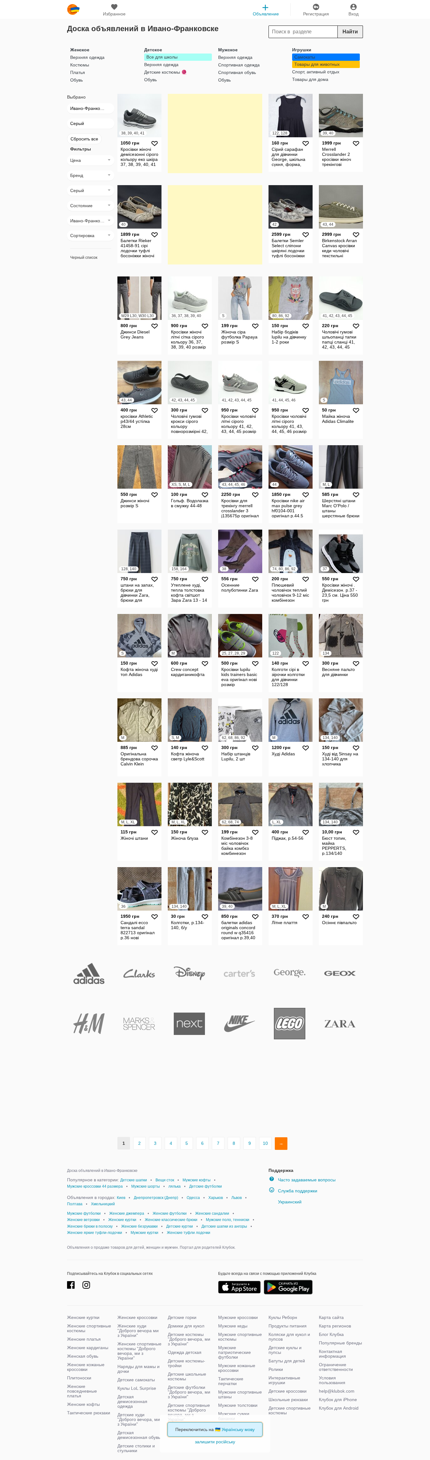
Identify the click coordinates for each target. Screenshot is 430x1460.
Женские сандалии (212, 1213)
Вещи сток (165, 1180)
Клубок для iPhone (338, 1399)
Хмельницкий (103, 1204)
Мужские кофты (197, 1180)
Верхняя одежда (87, 57)
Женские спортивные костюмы (89, 1328)
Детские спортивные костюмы (290, 1410)
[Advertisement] (215, 133)
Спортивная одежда (239, 64)
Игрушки (301, 49)
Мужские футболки (84, 1213)
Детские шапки (133, 1180)
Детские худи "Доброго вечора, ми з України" (138, 1419)
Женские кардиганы (87, 1347)
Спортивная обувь (237, 72)
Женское (79, 49)
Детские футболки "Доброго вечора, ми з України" (189, 1392)
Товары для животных (317, 64)
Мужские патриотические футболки (234, 1352)
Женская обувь (82, 1356)
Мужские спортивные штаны (240, 1394)
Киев (121, 1198)
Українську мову (238, 1429)
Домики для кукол (186, 1325)
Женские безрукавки (139, 1226)
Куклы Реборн (283, 1317)
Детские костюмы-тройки (186, 1363)
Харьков (215, 1198)
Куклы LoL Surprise (136, 1388)
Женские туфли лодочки (188, 1232)
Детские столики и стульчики (136, 1448)
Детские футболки (205, 1186)
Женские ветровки (83, 1220)
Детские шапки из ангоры (224, 1226)
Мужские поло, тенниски (227, 1220)
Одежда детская (184, 1352)
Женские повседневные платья (82, 1391)
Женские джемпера (126, 1213)
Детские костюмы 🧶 (165, 72)
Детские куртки (179, 1226)
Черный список (83, 257)
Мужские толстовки (237, 1405)
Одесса (193, 1198)
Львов (236, 1198)
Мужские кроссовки (238, 1317)
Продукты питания (288, 1325)
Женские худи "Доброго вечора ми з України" (138, 1330)
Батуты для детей (287, 1360)
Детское (153, 49)
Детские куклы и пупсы (285, 1350)
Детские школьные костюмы (187, 1376)
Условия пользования (332, 1380)
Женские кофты (83, 1404)
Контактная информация (332, 1354)
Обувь (76, 79)
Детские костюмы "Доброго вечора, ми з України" (189, 1339)
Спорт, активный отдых (315, 71)
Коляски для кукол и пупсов (289, 1337)
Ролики (276, 1369)
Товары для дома (310, 79)
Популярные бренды (340, 1342)
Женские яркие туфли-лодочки (94, 1232)
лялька (174, 1186)
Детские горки (182, 1317)
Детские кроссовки (288, 1391)
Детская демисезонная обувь (138, 1435)
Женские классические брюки (171, 1220)
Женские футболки (170, 1213)
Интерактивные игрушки (284, 1380)
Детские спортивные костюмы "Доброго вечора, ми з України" (189, 1412)
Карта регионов (335, 1325)
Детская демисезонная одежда (132, 1401)
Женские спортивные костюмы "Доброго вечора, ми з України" (139, 1351)
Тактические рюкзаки (88, 1412)
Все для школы (162, 57)
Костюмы (79, 64)
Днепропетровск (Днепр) (156, 1198)
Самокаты (304, 57)
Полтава (74, 1204)
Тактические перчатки (230, 1381)
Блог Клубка (331, 1334)
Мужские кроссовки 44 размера (95, 1186)
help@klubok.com (336, 1391)
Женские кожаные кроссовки (86, 1367)
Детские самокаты (136, 1379)
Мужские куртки (144, 1232)
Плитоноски (79, 1377)
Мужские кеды (232, 1325)
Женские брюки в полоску (90, 1226)
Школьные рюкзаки (288, 1399)
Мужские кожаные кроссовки (236, 1368)
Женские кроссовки (137, 1317)
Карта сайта (331, 1317)
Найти (350, 31)
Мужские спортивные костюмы (240, 1337)
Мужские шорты (145, 1186)
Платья (77, 72)
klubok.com (73, 9)
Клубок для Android (339, 1408)
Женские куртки (122, 1220)
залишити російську (215, 1441)
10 (265, 1143)
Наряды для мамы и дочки (138, 1369)
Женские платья (84, 1339)
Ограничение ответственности (336, 1367)
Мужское (228, 49)
